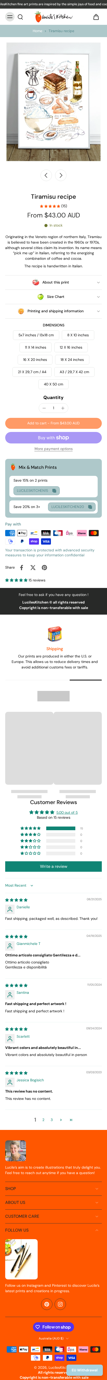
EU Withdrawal (85, 1370)
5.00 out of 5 (67, 812)
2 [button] (43, 1119)
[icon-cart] (96, 16)
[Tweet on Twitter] (33, 567)
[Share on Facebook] (21, 567)
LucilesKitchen (60, 1367)
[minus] (44, 408)
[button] (53, 423)
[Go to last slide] (46, 175)
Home (37, 30)
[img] (16, 900)
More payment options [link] (54, 449)
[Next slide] (60, 175)
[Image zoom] (53, 101)
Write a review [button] (53, 866)
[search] (20, 16)
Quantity (53, 397)
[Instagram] (60, 1304)
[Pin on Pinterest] (44, 567)
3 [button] (52, 1119)
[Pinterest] (46, 1304)
